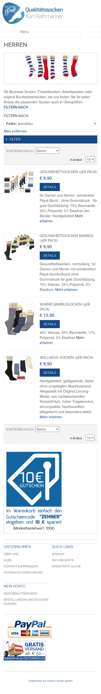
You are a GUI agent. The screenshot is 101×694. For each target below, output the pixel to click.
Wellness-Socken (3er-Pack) (66, 357)
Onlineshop (35, 680)
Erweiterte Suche (66, 566)
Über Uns (11, 554)
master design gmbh (60, 680)
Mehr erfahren (66, 289)
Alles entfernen (15, 131)
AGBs (8, 560)
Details (49, 187)
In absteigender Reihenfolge (63, 151)
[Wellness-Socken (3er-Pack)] (19, 368)
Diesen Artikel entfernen (94, 123)
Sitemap (58, 554)
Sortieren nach (20, 151)
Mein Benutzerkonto (21, 593)
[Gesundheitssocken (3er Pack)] (19, 181)
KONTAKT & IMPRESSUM (21, 566)
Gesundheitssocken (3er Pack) (68, 172)
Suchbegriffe (63, 560)
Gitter (82, 151)
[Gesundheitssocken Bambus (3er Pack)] (19, 247)
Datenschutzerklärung (23, 572)
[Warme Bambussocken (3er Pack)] (19, 319)
